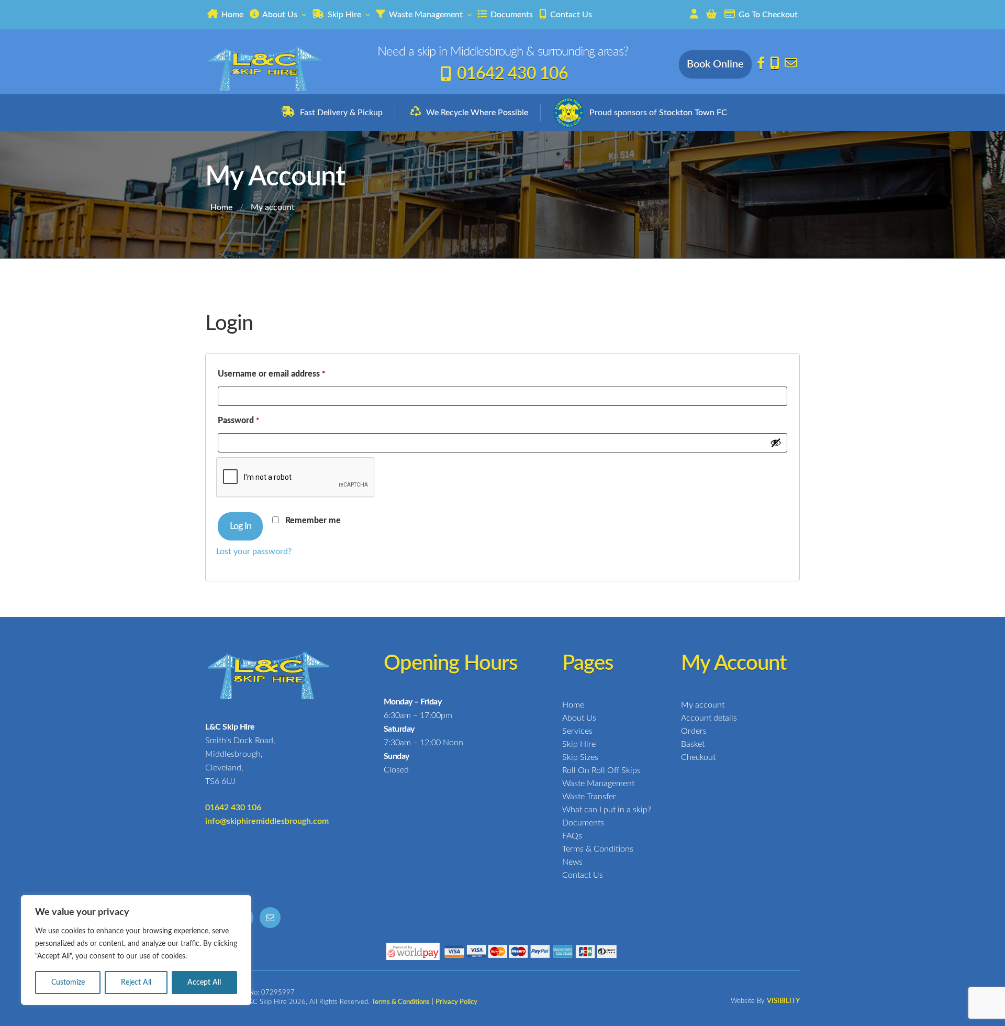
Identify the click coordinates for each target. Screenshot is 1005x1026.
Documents (510, 14)
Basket (693, 744)
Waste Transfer (589, 796)
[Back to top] (989, 1009)
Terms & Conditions (597, 849)
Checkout (698, 757)
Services (577, 731)
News (572, 862)
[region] (136, 950)
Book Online (715, 64)
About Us (279, 14)
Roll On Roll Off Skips (601, 770)
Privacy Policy (456, 1002)
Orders (694, 731)
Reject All (136, 982)
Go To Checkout (767, 14)
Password (255, 420)
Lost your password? (254, 551)
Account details (709, 718)
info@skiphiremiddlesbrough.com (267, 821)
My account (702, 705)
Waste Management (425, 14)
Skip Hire (343, 14)
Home (231, 14)
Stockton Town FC (693, 112)
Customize (68, 982)
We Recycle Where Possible (477, 112)
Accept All (204, 982)
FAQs (572, 836)
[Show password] (775, 442)
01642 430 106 (512, 73)
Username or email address (288, 373)
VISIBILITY (783, 1001)
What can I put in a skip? (606, 810)
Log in (240, 526)
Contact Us (570, 14)
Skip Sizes (580, 757)
